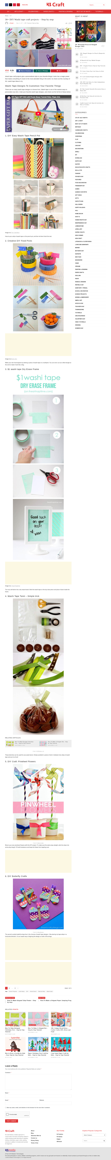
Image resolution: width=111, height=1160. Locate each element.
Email (7, 1100)
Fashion (77, 173)
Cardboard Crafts (81, 130)
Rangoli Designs (80, 282)
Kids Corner (79, 235)
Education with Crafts (82, 167)
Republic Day (79, 285)
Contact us (34, 1138)
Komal (11, 23)
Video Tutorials (80, 322)
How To (77, 216)
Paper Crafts (48, 11)
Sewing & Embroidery (82, 297)
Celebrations (33, 11)
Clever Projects (13, 991)
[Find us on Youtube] (18, 4)
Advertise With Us (36, 1135)
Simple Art (78, 300)
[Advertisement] (38, 344)
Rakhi (77, 278)
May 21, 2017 (19, 23)
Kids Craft (32, 1025)
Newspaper (78, 260)
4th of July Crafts (81, 117)
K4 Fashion (60, 1134)
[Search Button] (104, 4)
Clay (76, 139)
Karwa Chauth (80, 232)
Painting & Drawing (66, 11)
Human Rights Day (81, 220)
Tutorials (99, 11)
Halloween (78, 204)
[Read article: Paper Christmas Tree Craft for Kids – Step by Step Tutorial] (38, 1044)
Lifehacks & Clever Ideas (83, 241)
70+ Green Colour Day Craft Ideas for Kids (92, 71)
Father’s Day (79, 176)
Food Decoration (80, 182)
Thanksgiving (79, 309)
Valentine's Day (80, 319)
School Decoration (81, 291)
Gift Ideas (78, 195)
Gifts (77, 198)
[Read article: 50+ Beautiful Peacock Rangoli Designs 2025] (90, 31)
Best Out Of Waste (83, 11)
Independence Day (81, 223)
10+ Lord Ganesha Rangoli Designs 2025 (91, 76)
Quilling (78, 275)
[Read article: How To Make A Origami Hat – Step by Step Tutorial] (43, 743)
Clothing (78, 142)
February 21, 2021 (56, 1057)
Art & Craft (18, 11)
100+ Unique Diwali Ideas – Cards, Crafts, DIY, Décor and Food (61, 1029)
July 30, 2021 (9, 1057)
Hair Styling (79, 201)
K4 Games (59, 1136)
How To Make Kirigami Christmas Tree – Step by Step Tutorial (14, 1029)
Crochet (78, 145)
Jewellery (78, 229)
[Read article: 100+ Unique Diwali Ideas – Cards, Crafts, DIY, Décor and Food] (61, 1019)
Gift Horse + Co (40, 751)
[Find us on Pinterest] (14, 4)
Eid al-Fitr (78, 170)
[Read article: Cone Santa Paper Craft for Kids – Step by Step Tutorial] (61, 1044)
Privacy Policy (35, 1140)
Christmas (9, 1025)
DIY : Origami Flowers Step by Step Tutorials (92, 65)
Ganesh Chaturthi (81, 192)
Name (7, 1093)
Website (41, 1100)
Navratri (78, 254)
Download (78, 158)
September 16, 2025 (20, 745)
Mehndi (77, 247)
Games (77, 189)
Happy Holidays (80, 207)
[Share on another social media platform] (70, 70)
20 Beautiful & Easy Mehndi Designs (90, 60)
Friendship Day (80, 186)
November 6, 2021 (56, 1034)
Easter (77, 164)
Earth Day (78, 161)
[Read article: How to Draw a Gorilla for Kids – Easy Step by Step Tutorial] (15, 1044)
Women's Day (79, 328)
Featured (29, 23)
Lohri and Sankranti (81, 244)
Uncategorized (80, 316)
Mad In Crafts (40, 843)
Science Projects (81, 294)
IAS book (59, 1141)
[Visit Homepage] (55, 4)
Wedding (78, 325)
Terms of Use (34, 1143)
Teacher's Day (79, 306)
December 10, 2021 (53, 745)
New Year (78, 257)
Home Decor (33, 991)
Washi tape (50, 991)
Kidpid (58, 1139)
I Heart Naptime (15, 586)
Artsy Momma (41, 932)
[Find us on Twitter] (10, 4)
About (32, 1130)
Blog (32, 1133)
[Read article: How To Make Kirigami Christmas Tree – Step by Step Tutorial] (10, 743)
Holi (76, 210)
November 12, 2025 (33, 1057)
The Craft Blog (15, 232)
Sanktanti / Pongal (81, 288)
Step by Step (35, 23)
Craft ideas (21, 991)
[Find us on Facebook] (6, 4)
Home (6, 16)
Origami (77, 266)
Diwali (77, 151)
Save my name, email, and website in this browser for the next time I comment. (28, 1107)
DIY (8, 11)
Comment (8, 1072)
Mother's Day (79, 251)
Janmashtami (79, 226)
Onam (77, 263)
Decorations (56, 1025)
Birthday (78, 127)
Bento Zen (14, 359)
